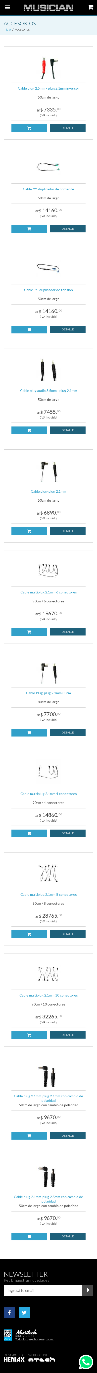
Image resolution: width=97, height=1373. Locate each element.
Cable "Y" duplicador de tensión (48, 290)
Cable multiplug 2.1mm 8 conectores (48, 894)
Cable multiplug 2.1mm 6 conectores (48, 592)
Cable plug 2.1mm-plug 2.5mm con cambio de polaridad (48, 1199)
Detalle (67, 128)
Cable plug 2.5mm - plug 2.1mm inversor (48, 88)
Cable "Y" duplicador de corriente (48, 189)
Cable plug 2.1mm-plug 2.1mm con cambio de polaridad (48, 1098)
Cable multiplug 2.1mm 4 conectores (48, 794)
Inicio (7, 29)
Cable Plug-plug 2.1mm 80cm (48, 693)
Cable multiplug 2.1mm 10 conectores (48, 995)
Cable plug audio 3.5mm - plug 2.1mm (48, 390)
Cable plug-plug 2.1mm (48, 491)
